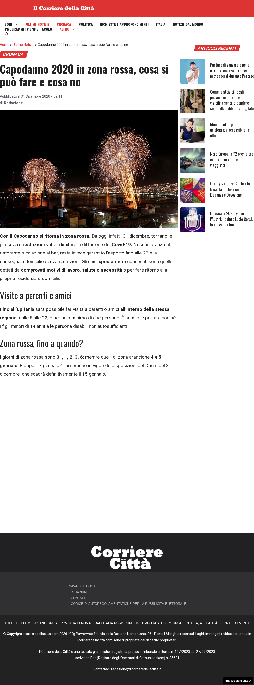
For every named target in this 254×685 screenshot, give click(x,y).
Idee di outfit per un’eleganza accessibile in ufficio (229, 129)
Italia (160, 24)
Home (4, 45)
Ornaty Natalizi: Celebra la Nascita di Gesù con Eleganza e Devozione (230, 189)
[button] (6, 34)
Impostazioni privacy (238, 680)
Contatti (79, 598)
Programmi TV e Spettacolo (28, 29)
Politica (86, 24)
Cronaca (64, 24)
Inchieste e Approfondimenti (124, 24)
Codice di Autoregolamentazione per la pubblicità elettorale (128, 604)
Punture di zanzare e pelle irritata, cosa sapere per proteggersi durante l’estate (232, 70)
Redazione (13, 103)
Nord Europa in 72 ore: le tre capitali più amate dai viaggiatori (231, 159)
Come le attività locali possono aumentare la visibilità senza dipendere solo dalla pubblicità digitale (232, 100)
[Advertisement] (89, 420)
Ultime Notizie (37, 24)
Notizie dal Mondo (188, 24)
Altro (64, 29)
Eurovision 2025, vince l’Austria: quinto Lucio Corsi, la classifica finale (231, 219)
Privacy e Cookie (83, 586)
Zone (9, 24)
